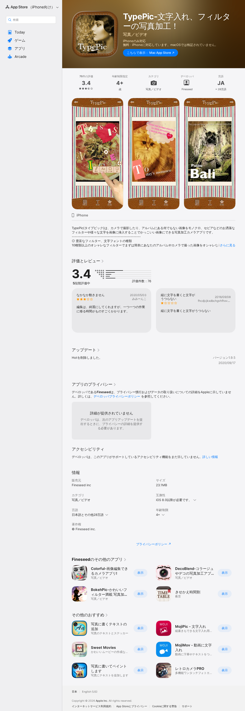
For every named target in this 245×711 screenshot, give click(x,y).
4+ (158, 515)
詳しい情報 (210, 457)
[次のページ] (240, 82)
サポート (187, 706)
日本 (74, 691)
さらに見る (227, 245)
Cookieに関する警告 (164, 706)
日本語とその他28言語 (88, 515)
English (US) (89, 691)
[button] (31, 32)
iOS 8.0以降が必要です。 (174, 500)
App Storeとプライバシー (131, 706)
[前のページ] (67, 82)
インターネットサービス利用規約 (91, 706)
